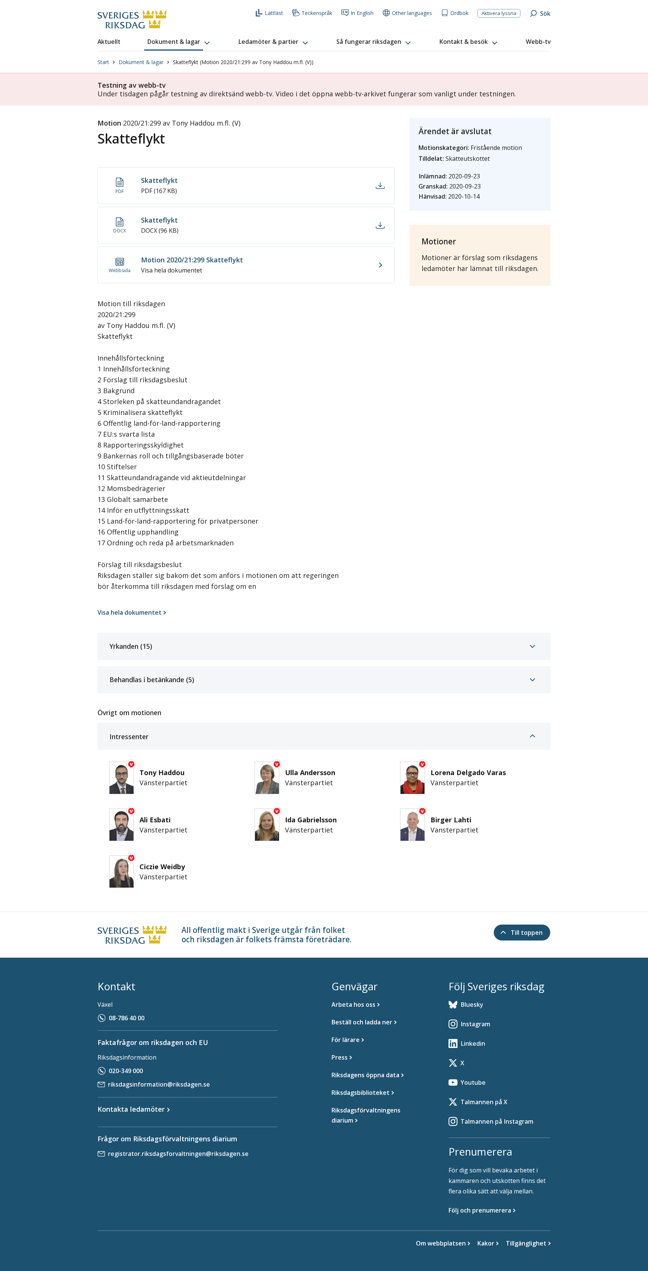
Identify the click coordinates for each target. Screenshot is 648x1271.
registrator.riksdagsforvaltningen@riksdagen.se (178, 1154)
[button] (179, 42)
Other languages (412, 12)
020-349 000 (126, 1071)
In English (362, 12)
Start (103, 62)
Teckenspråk (317, 12)
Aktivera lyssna (499, 13)
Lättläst (274, 12)
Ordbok (459, 12)
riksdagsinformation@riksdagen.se (159, 1084)
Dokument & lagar (141, 62)
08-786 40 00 (126, 1018)
